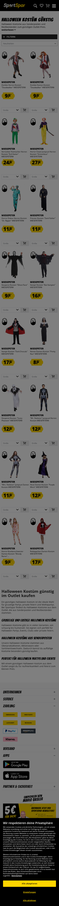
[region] (29, 862)
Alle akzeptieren (29, 883)
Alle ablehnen (29, 900)
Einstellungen (29, 892)
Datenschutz (16, 875)
